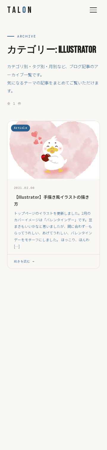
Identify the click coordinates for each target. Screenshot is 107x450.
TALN (20, 10)
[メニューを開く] (93, 10)
